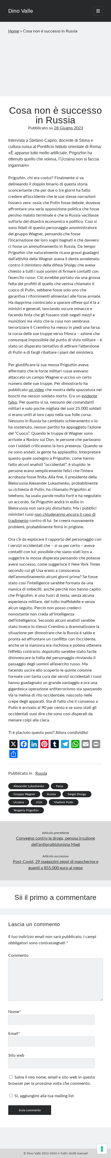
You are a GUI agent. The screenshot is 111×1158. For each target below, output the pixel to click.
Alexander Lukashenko (28, 786)
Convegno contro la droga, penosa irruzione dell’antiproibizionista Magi (55, 841)
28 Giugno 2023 (68, 128)
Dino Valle (20, 11)
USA (39, 802)
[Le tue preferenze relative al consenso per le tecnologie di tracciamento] (102, 1149)
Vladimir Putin (63, 802)
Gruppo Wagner (24, 794)
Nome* (14, 1012)
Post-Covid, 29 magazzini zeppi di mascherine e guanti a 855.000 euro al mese (55, 865)
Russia (41, 773)
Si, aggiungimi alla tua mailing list (43, 1096)
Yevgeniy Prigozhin (26, 810)
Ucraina (18, 802)
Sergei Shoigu (77, 794)
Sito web (16, 1055)
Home (13, 31)
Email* (14, 1034)
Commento (18, 955)
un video (36, 390)
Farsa (59, 786)
